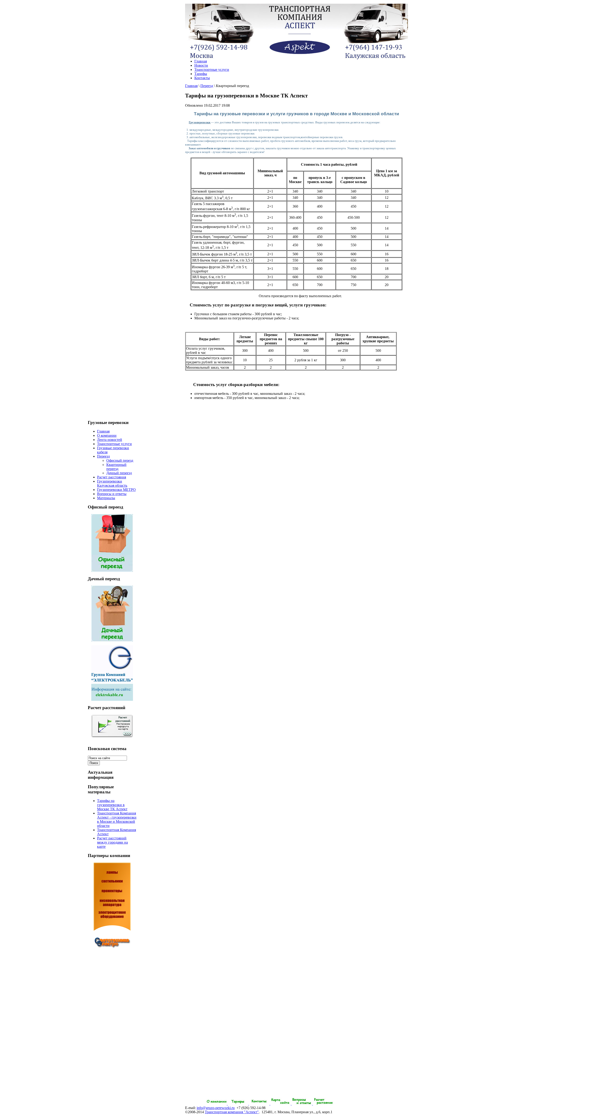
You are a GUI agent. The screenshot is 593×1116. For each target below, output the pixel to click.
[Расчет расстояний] (112, 726)
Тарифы (200, 74)
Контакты (202, 78)
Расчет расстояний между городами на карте (112, 842)
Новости (201, 65)
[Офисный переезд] (112, 571)
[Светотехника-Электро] (112, 909)
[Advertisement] (112, 1028)
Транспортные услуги (211, 70)
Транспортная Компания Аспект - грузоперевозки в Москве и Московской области (116, 819)
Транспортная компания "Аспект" (232, 1112)
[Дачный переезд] (112, 640)
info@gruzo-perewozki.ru (216, 1108)
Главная (200, 61)
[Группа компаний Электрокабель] (112, 699)
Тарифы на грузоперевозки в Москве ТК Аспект (112, 805)
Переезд (206, 86)
